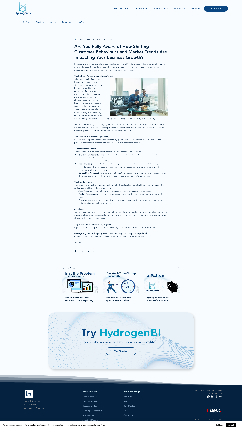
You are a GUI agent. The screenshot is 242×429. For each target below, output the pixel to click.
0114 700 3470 (215, 393)
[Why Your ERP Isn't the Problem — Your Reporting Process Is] (80, 282)
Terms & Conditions (33, 401)
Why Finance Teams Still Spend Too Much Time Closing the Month (118, 299)
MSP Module (88, 415)
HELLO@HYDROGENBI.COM (208, 390)
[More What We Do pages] (127, 8)
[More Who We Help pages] (148, 8)
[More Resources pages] (184, 8)
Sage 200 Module (90, 420)
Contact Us (128, 415)
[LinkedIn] (212, 396)
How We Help (131, 391)
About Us (127, 396)
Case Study (40, 22)
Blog (125, 401)
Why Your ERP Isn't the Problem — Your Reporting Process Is (79, 299)
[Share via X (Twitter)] (82, 251)
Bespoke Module (89, 406)
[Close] (238, 425)
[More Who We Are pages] (167, 8)
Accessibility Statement (34, 408)
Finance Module (89, 396)
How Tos (80, 22)
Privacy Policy (30, 404)
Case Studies (129, 406)
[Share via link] (94, 251)
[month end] (121, 282)
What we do (89, 391)
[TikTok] (216, 396)
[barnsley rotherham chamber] (162, 282)
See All (177, 268)
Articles (53, 22)
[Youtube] (220, 396)
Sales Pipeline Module (92, 410)
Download (66, 22)
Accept (231, 425)
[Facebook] (208, 396)
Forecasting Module (91, 401)
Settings (219, 425)
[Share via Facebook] (75, 251)
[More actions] (166, 39)
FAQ (125, 410)
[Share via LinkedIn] (88, 251)
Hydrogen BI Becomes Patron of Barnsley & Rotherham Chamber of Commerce (159, 299)
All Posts (26, 22)
